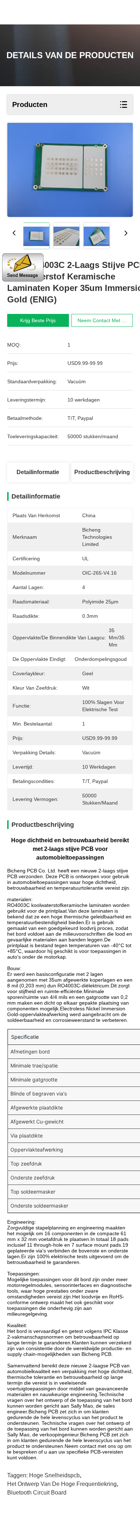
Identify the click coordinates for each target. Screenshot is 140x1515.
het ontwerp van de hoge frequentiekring (62, 1484)
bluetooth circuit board (36, 1492)
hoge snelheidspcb (54, 1475)
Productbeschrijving (102, 472)
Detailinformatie (38, 472)
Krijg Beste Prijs (38, 320)
